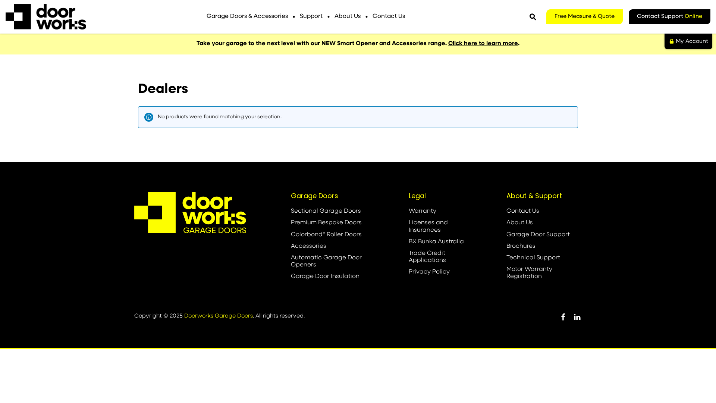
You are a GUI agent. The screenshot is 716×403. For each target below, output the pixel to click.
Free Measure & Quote (585, 16)
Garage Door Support (538, 235)
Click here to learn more (483, 44)
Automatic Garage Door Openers (326, 261)
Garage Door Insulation (325, 276)
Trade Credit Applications (427, 256)
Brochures (521, 246)
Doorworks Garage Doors (218, 316)
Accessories (308, 246)
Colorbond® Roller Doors (326, 235)
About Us (348, 16)
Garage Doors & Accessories (247, 16)
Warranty (422, 211)
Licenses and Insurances (428, 226)
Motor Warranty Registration (529, 272)
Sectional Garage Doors (326, 211)
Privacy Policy (429, 272)
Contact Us (389, 16)
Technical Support (533, 258)
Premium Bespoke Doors (326, 223)
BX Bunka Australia (436, 242)
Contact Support (669, 16)
